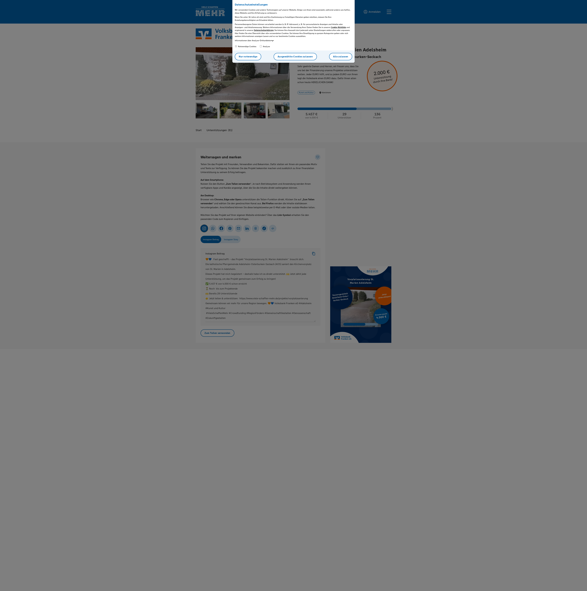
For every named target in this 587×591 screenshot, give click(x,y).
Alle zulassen (340, 56)
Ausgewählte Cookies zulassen (295, 56)
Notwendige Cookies (247, 46)
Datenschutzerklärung (263, 30)
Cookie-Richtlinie (338, 27)
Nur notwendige (248, 56)
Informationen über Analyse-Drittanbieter (253, 40)
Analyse (266, 46)
